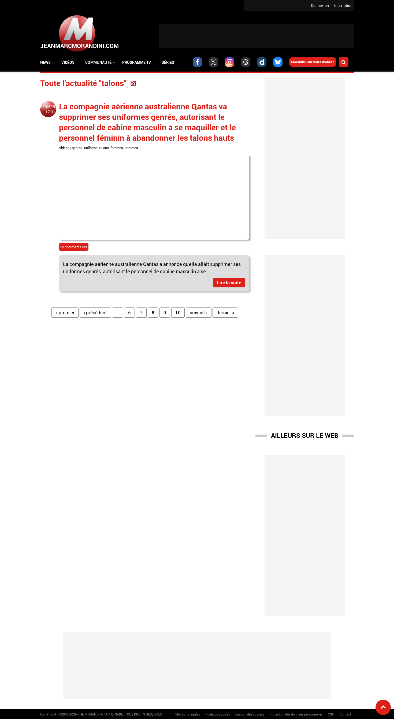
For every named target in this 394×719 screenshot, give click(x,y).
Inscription (343, 5)
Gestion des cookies (249, 714)
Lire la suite (229, 282)
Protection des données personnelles (295, 714)
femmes (116, 147)
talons (104, 147)
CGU (331, 714)
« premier (65, 312)
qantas (77, 147)
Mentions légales (187, 714)
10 (178, 312)
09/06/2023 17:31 (50, 109)
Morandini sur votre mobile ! (312, 62)
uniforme (91, 147)
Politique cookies (217, 714)
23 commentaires (73, 246)
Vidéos (68, 62)
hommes (131, 147)
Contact (345, 714)
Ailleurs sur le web (304, 435)
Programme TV (136, 62)
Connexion (320, 5)
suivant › (198, 312)
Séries (168, 62)
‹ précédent (95, 312)
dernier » (225, 312)
